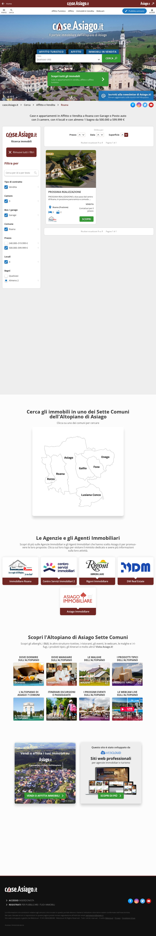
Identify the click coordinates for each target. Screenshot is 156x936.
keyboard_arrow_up (80, 135)
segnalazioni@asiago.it (94, 915)
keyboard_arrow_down (83, 135)
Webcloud (109, 918)
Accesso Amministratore (14, 925)
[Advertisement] (21, 339)
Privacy (118, 918)
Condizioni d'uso (128, 918)
